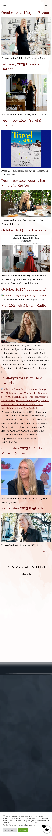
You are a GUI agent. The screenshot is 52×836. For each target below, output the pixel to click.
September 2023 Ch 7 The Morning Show (22, 451)
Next (47, 551)
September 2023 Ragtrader (23, 508)
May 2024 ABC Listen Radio (23, 305)
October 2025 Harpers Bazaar (25, 12)
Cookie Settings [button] (10, 830)
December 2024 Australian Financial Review (23, 183)
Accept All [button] (22, 830)
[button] (5, 5)
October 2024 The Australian (25, 230)
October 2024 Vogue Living (23, 289)
